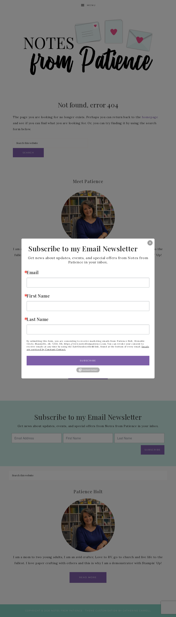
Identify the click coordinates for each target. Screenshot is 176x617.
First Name (38, 296)
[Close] (147, 243)
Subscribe (88, 360)
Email (33, 272)
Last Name (38, 319)
